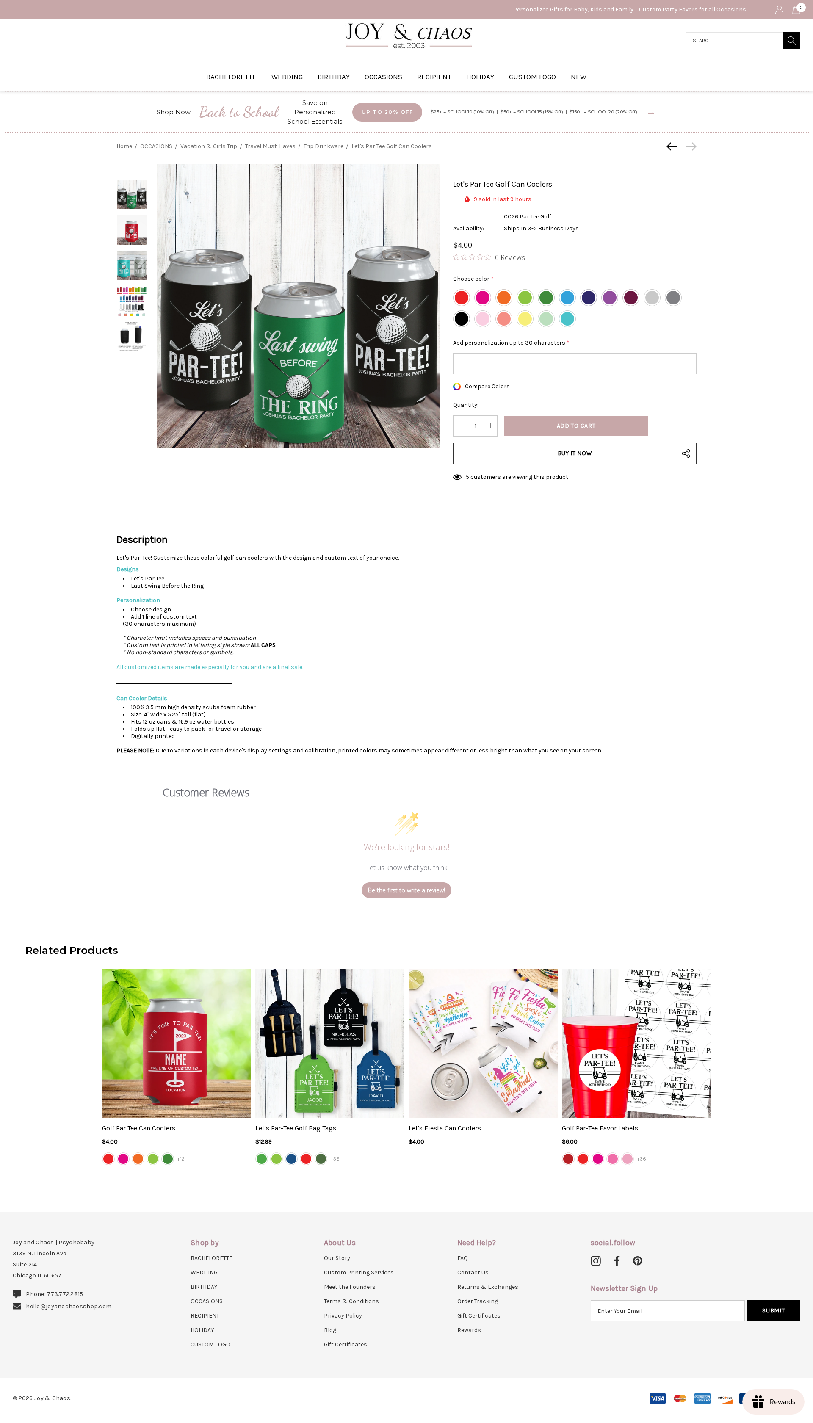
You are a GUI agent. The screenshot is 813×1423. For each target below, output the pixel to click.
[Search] (791, 40)
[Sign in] (779, 9)
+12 (181, 1159)
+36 (335, 1159)
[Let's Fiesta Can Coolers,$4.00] (483, 1043)
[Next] (689, 146)
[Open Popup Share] (686, 453)
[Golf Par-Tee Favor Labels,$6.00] (636, 1043)
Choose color (473, 278)
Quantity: (465, 405)
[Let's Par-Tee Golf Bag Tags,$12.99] (329, 1043)
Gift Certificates (345, 1344)
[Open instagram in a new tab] (596, 1261)
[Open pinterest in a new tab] (638, 1261)
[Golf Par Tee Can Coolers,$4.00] (176, 1043)
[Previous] (673, 146)
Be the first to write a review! (406, 890)
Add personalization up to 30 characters (511, 342)
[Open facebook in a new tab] (615, 1261)
